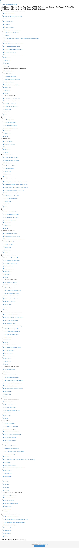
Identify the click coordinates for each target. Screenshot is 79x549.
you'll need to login (44, 544)
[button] (0, 1)
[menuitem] (0, 2)
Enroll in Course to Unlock (39, 545)
